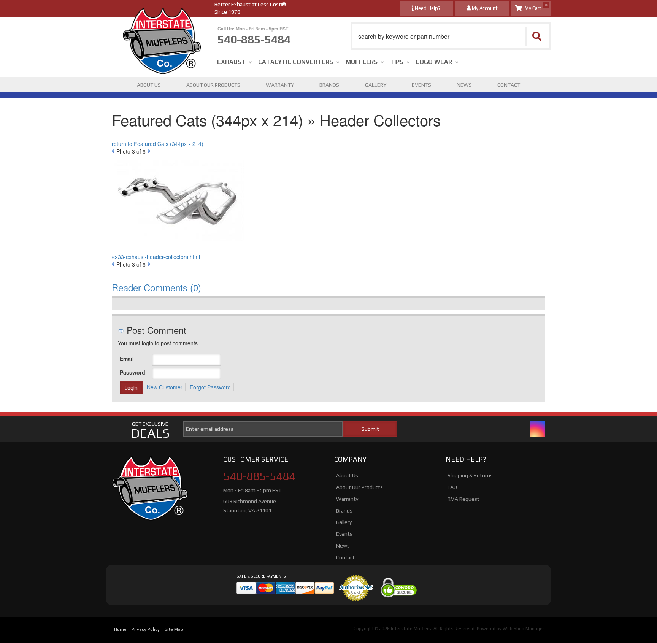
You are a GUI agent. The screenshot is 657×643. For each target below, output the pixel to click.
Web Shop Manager (523, 628)
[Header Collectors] (179, 202)
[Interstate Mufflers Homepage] (161, 15)
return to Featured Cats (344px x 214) (157, 144)
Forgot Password (210, 387)
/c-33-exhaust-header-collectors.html (156, 256)
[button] (451, 36)
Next (149, 151)
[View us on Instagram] (537, 429)
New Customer (164, 387)
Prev (113, 151)
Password (132, 372)
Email (127, 358)
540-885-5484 (259, 476)
